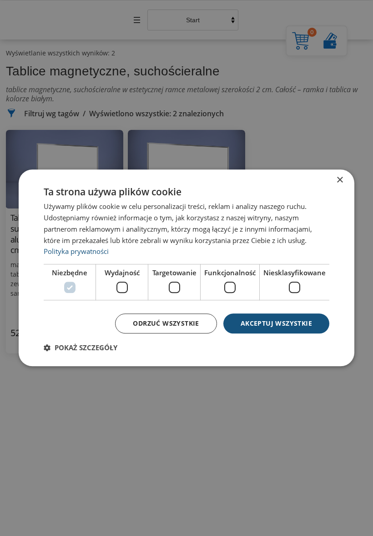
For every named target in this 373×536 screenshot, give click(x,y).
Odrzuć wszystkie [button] (166, 323)
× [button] (339, 180)
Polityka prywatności (76, 251)
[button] (80, 348)
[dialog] (186, 267)
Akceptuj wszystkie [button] (276, 323)
